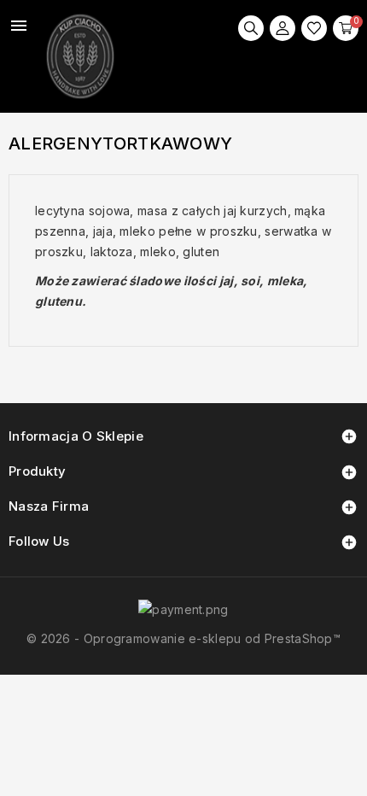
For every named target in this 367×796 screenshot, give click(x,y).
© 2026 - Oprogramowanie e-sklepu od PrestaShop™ (183, 638)
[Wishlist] (314, 28)
